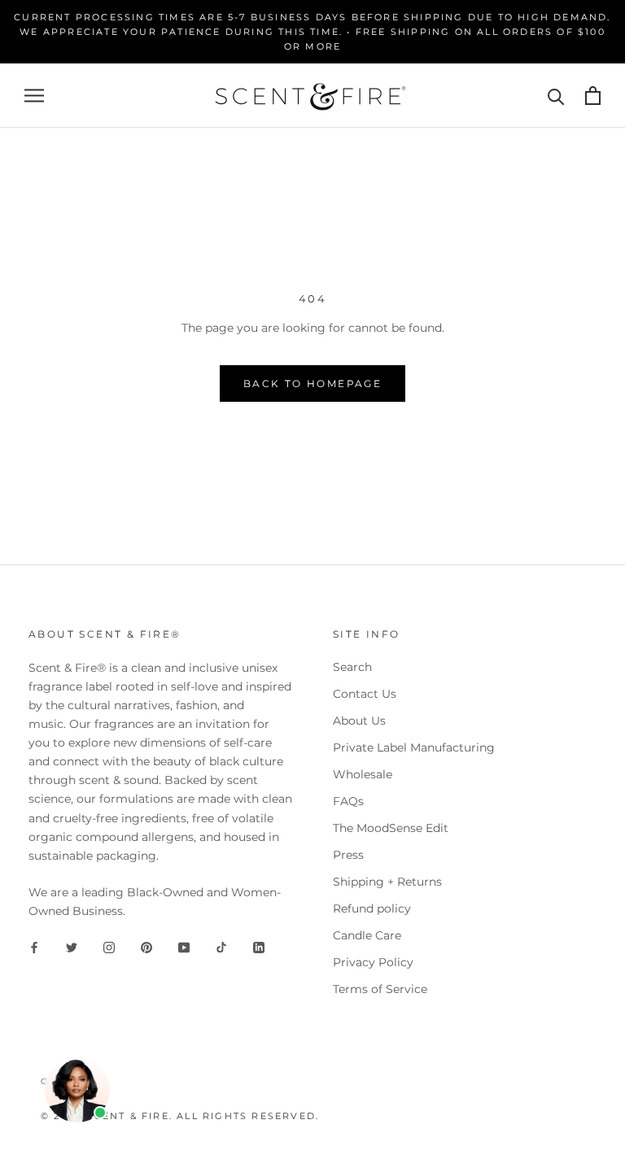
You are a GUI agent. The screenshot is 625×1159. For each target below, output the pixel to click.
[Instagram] (109, 946)
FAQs (348, 801)
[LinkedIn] (258, 946)
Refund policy (372, 908)
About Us (359, 720)
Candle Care (367, 935)
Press (348, 854)
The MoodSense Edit (390, 828)
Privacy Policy (373, 962)
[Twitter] (71, 946)
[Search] (556, 95)
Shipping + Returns (387, 881)
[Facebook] (34, 946)
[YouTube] (184, 946)
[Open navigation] (34, 95)
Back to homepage (312, 383)
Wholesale (362, 774)
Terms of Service (380, 989)
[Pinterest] (146, 946)
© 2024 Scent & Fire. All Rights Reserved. (180, 1116)
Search (352, 667)
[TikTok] (221, 946)
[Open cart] (593, 95)
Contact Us (364, 693)
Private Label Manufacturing (414, 747)
